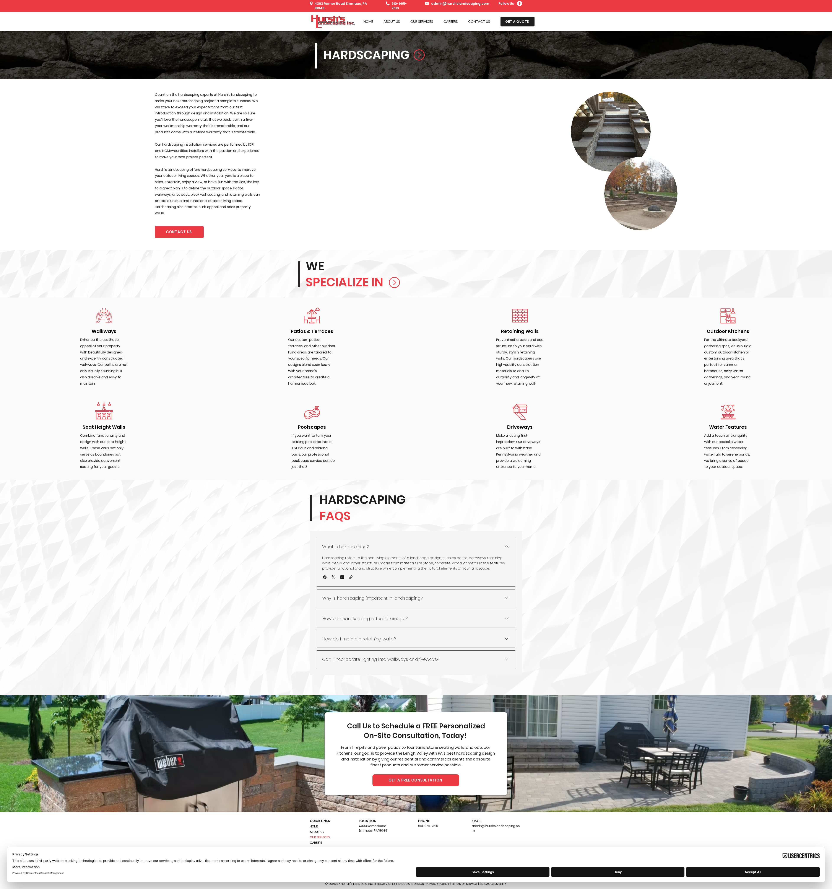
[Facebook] (519, 3)
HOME (314, 826)
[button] (421, 21)
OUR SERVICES (320, 837)
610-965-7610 (428, 826)
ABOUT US (317, 832)
